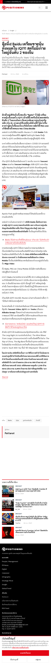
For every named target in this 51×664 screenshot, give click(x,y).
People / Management (10, 561)
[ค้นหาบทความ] (40, 8)
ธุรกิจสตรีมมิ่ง (27, 420)
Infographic (6, 577)
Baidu (10, 420)
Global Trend (6, 588)
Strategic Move (7, 580)
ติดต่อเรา (5, 597)
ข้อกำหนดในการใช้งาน (9, 604)
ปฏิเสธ (38, 659)
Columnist (5, 573)
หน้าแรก (4, 31)
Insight (12, 31)
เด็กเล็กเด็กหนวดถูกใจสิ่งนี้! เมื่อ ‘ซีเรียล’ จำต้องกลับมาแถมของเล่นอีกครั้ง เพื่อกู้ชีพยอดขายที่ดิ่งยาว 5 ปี (31, 518)
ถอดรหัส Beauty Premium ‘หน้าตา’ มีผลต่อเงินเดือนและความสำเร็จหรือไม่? (31, 531)
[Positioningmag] (13, 7)
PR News (5, 565)
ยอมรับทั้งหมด (25, 653)
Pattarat (4, 74)
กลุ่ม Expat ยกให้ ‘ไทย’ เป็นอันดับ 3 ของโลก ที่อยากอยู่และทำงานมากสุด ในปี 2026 (31, 490)
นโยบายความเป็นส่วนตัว (10, 600)
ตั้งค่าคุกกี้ (14, 659)
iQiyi (17, 420)
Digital (4, 569)
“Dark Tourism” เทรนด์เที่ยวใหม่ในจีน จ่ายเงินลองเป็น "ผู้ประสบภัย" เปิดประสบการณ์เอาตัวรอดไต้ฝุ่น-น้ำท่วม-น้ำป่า (31, 505)
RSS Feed (5, 608)
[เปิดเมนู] (46, 7)
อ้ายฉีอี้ (38, 420)
